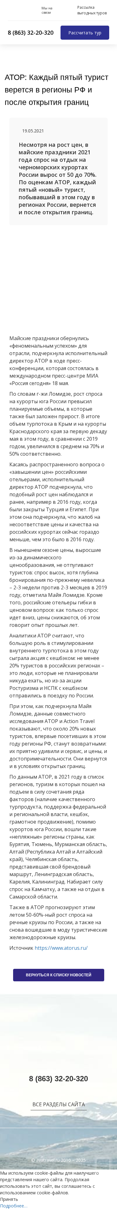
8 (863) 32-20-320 (30, 32)
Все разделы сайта (58, 1104)
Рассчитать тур (84, 33)
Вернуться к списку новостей (58, 975)
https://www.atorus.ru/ (61, 947)
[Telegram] (35, 10)
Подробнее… (13, 1206)
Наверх (103, 1165)
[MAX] (24, 10)
